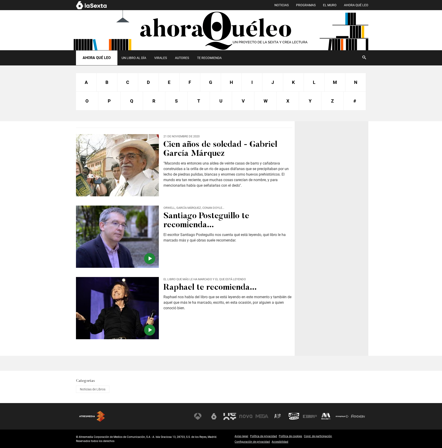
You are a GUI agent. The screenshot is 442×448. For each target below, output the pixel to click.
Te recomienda (209, 58)
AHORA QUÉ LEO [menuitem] (356, 5)
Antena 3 (198, 416)
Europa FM (310, 416)
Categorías (85, 381)
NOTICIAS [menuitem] (281, 5)
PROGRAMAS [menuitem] (306, 5)
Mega (262, 416)
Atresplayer (342, 416)
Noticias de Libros (92, 389)
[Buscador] (364, 57)
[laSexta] (91, 8)
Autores (182, 58)
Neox (230, 416)
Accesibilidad (280, 441)
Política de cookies (290, 436)
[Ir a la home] (221, 30)
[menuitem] (133, 58)
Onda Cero (294, 416)
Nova (246, 416)
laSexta (214, 416)
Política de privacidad (263, 436)
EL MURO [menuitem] (330, 5)
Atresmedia (92, 416)
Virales (160, 58)
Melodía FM (326, 416)
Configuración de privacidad (252, 441)
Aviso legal (241, 436)
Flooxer (358, 416)
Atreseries (278, 416)
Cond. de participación (318, 436)
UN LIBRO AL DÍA (134, 58)
